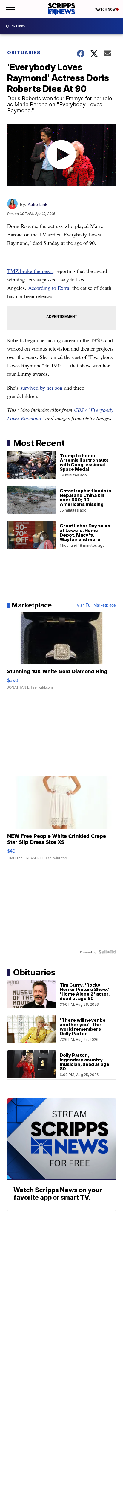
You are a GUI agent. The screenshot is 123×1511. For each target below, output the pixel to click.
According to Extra (48, 287)
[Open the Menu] (10, 9)
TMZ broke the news (30, 271)
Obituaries (24, 53)
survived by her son (41, 387)
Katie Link (37, 204)
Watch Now (105, 9)
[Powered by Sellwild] (107, 952)
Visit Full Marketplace (96, 605)
